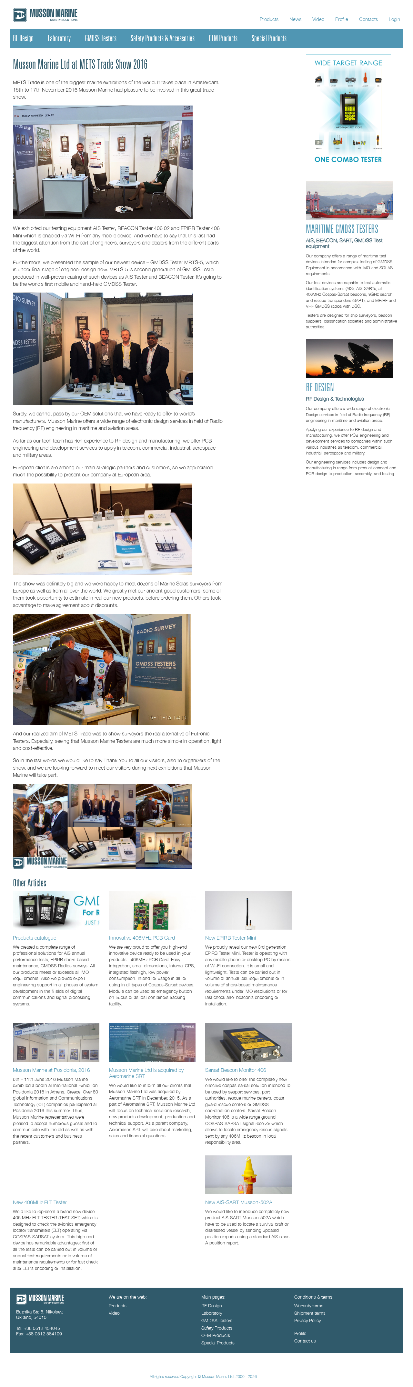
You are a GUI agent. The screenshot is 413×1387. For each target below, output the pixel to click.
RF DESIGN (320, 388)
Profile (341, 19)
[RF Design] (349, 376)
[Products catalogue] (56, 910)
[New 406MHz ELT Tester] (56, 1174)
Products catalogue (34, 937)
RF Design (23, 38)
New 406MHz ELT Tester (40, 1202)
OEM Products (223, 38)
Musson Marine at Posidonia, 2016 (51, 1070)
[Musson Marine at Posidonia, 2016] (56, 1042)
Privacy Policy (307, 1320)
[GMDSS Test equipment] (349, 218)
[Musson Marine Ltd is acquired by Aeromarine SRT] (152, 1042)
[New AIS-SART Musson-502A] (248, 1174)
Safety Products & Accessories (163, 38)
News (295, 19)
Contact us (305, 1340)
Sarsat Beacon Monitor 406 (235, 1070)
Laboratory (59, 38)
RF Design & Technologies (335, 399)
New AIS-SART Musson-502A (238, 1202)
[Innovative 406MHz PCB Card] (152, 910)
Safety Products (216, 1328)
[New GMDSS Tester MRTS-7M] (348, 166)
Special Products (269, 38)
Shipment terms (310, 1313)
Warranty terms (308, 1305)
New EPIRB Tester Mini (230, 937)
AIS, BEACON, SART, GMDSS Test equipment (344, 243)
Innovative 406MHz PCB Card (142, 937)
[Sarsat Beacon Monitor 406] (248, 1042)
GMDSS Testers (100, 38)
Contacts (368, 19)
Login (394, 19)
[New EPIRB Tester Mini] (248, 910)
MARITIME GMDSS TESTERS (342, 229)
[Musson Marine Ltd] (40, 1302)
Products (269, 19)
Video (318, 19)
